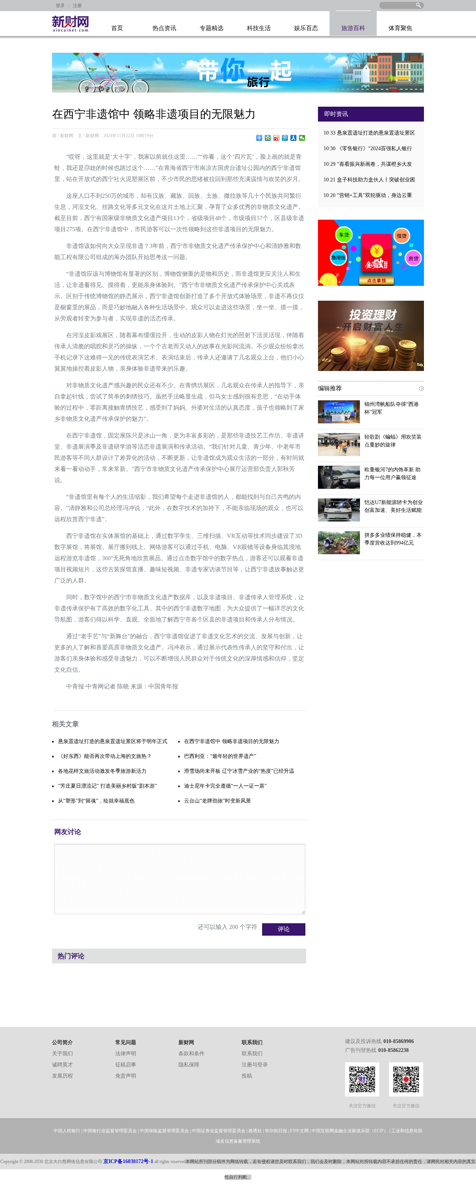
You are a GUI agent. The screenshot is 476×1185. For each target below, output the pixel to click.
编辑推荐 (330, 388)
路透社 (255, 1130)
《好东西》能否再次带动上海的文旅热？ (105, 756)
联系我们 (252, 1053)
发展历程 (62, 1076)
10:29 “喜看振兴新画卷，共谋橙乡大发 (368, 164)
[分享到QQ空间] (268, 138)
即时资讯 (336, 114)
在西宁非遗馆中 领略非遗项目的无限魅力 (231, 741)
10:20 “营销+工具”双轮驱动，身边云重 (368, 195)
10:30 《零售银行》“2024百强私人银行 (368, 148)
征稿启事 (125, 1065)
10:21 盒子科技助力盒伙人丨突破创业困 (369, 180)
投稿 (247, 1076)
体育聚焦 (400, 28)
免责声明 (125, 1076)
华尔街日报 (276, 1130)
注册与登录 (255, 1065)
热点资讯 (164, 28)
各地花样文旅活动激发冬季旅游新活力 (102, 771)
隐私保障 (188, 1065)
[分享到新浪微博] (276, 138)
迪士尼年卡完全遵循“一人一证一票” (225, 786)
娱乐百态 (306, 28)
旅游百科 (353, 28)
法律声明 (125, 1053)
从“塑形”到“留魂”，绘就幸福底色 (96, 801)
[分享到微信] (302, 138)
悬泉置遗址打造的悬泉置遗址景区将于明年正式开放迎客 (112, 744)
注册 (77, 5)
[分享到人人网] (293, 138)
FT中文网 (299, 1130)
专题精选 (211, 28)
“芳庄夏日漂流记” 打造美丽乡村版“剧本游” (107, 786)
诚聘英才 (62, 1065)
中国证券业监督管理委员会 (218, 1130)
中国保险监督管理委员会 (164, 1130)
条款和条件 (191, 1053)
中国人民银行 (67, 1130)
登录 (60, 5)
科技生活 (259, 28)
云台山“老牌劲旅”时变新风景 (217, 801)
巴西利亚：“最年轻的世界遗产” (220, 756)
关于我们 (62, 1053)
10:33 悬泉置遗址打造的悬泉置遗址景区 (369, 133)
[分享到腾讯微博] (285, 138)
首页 (117, 28)
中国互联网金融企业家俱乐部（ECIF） (350, 1130)
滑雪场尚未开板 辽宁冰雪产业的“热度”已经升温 (239, 771)
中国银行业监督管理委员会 (110, 1130)
